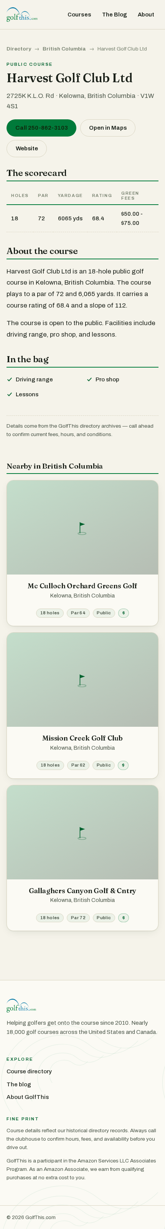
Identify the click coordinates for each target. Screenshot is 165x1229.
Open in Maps (108, 128)
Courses (79, 14)
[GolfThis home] (22, 14)
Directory (19, 49)
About (146, 14)
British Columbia (64, 49)
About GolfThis (28, 1097)
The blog (19, 1084)
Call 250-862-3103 (41, 128)
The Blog (114, 14)
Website (27, 148)
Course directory (29, 1071)
